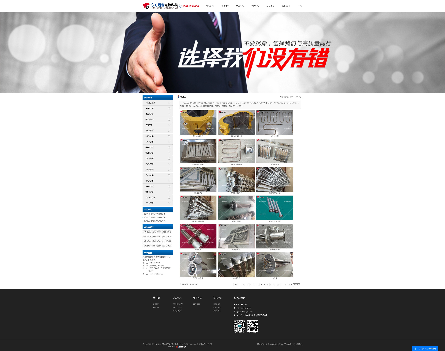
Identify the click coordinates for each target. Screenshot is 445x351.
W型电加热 (147, 241)
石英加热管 (149, 131)
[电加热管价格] (236, 208)
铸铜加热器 (149, 153)
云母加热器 (149, 142)
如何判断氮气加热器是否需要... (155, 214)
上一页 (242, 285)
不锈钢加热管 (150, 103)
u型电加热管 (275, 136)
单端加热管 (149, 108)
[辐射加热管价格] (198, 122)
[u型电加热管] (274, 122)
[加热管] (274, 264)
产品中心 (240, 6)
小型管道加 (147, 232)
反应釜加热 (157, 246)
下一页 (284, 285)
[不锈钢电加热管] (198, 264)
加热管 (275, 278)
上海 (271, 344)
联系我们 (286, 6)
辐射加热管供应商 (236, 136)
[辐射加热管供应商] (236, 122)
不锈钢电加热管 (198, 278)
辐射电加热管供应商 (198, 221)
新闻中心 (255, 6)
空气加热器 (149, 181)
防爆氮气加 (147, 237)
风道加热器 (149, 170)
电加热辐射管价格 (274, 221)
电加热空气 (157, 232)
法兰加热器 (149, 203)
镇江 (286, 344)
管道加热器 (149, 175)
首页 (235, 285)
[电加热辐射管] (274, 151)
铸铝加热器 (149, 147)
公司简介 (225, 6)
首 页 (291, 97)
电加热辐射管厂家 (236, 193)
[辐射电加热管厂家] (274, 179)
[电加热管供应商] (274, 236)
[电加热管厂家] (236, 236)
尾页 (290, 285)
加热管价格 (236, 278)
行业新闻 (216, 307)
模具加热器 (149, 192)
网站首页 (210, 6)
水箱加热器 (149, 186)
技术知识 (216, 311)
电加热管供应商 (275, 250)
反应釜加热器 (150, 197)
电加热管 (148, 125)
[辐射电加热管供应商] (198, 208)
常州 (282, 344)
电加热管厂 (157, 237)
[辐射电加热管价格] (198, 151)
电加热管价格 (236, 221)
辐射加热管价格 (198, 136)
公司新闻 (216, 304)
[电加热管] (198, 236)
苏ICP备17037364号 (204, 344)
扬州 (300, 344)
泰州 (297, 344)
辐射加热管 (149, 119)
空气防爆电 (167, 241)
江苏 (267, 344)
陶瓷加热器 (149, 136)
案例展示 (196, 304)
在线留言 (270, 6)
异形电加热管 (198, 193)
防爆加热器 (149, 164)
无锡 (289, 344)
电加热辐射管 (275, 164)
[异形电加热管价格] (236, 151)
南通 (278, 344)
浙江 (275, 344)
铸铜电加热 (157, 241)
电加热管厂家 (236, 250)
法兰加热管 (149, 114)
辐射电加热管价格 (198, 164)
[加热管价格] (236, 264)
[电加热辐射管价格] (274, 208)
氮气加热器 (149, 158)
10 (278, 285)
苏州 (293, 344)
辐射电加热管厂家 (274, 193)
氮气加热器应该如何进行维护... (155, 217)
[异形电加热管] (198, 179)
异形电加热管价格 (236, 164)
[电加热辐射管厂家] (236, 179)
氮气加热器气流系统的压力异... (155, 221)
